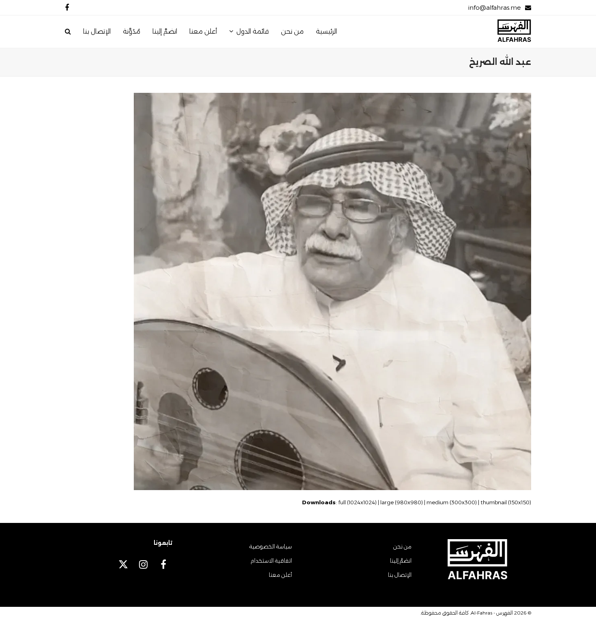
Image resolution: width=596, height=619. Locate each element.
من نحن (402, 546)
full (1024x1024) (357, 502)
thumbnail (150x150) (505, 502)
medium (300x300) (452, 502)
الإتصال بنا (400, 575)
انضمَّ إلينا (401, 560)
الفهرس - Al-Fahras (492, 613)
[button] (68, 31)
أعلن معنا (280, 575)
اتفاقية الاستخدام (271, 560)
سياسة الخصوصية (270, 546)
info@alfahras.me (494, 7)
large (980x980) (401, 502)
